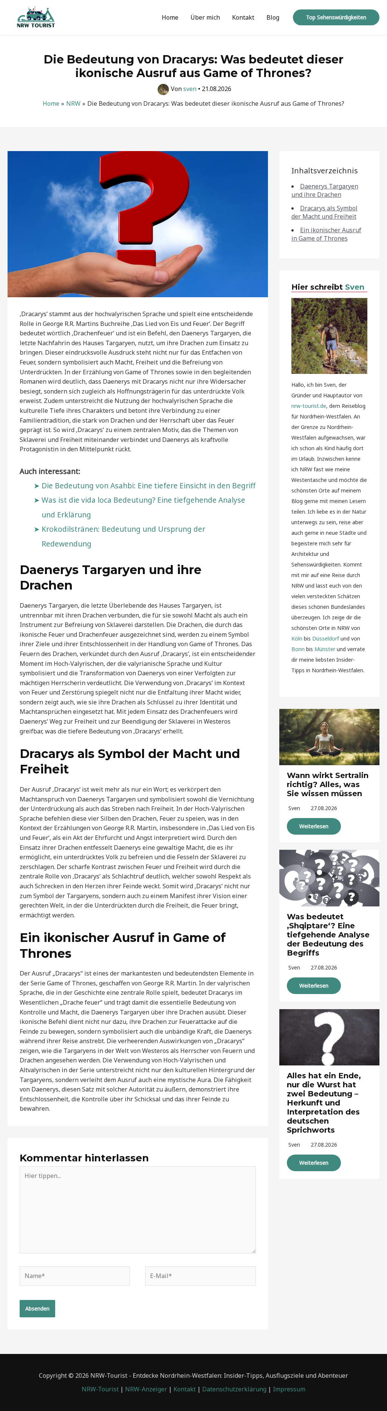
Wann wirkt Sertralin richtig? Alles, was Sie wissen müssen (327, 784)
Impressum (289, 1389)
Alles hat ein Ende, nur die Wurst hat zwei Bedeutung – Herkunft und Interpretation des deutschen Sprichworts (324, 1103)
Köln (296, 638)
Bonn (298, 649)
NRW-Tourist (100, 1389)
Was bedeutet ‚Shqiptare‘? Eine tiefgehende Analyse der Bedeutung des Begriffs (328, 934)
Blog (272, 17)
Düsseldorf (325, 638)
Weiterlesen (313, 826)
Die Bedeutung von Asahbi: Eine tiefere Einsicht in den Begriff (148, 485)
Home (170, 17)
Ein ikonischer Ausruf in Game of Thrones (326, 234)
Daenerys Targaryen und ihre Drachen (324, 190)
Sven (354, 287)
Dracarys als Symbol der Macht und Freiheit (324, 212)
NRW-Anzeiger (146, 1389)
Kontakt (243, 17)
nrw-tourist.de (308, 405)
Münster (324, 649)
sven (294, 808)
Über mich (205, 17)
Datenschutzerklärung (234, 1389)
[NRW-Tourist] (36, 16)
